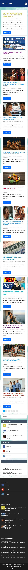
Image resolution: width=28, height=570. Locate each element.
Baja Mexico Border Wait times (18, 121)
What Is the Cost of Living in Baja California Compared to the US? (13, 223)
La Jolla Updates (15, 56)
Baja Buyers (15, 297)
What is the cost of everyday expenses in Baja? (13, 188)
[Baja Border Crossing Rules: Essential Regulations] (14, 109)
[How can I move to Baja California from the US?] (14, 350)
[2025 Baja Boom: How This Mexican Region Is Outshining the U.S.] (4, 436)
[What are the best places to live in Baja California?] (14, 317)
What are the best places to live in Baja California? (13, 327)
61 (14, 411)
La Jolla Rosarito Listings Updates (12, 53)
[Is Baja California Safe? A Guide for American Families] (14, 143)
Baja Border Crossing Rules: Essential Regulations (13, 118)
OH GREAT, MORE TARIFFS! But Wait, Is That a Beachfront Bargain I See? (13, 15)
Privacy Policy (10, 566)
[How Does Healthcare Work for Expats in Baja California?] (14, 385)
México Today (15, 19)
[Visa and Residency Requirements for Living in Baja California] (14, 247)
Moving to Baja (15, 363)
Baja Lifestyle (15, 329)
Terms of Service (17, 566)
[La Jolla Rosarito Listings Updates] (14, 43)
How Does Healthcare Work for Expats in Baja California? (13, 395)
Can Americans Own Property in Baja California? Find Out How (13, 293)
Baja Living (14, 88)
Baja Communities (16, 191)
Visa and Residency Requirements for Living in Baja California (12, 257)
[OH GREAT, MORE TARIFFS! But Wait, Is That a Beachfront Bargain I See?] (4, 425)
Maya (7, 19)
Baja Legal (14, 261)
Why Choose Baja (15, 156)
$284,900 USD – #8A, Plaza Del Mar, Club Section (13, 465)
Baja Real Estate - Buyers (13, 298)
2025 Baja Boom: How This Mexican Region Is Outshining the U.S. (13, 84)
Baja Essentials (15, 397)
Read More (7, 32)
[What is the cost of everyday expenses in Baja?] (14, 178)
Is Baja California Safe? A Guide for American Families (14, 153)
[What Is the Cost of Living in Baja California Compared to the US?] (14, 213)
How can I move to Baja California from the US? (11, 360)
